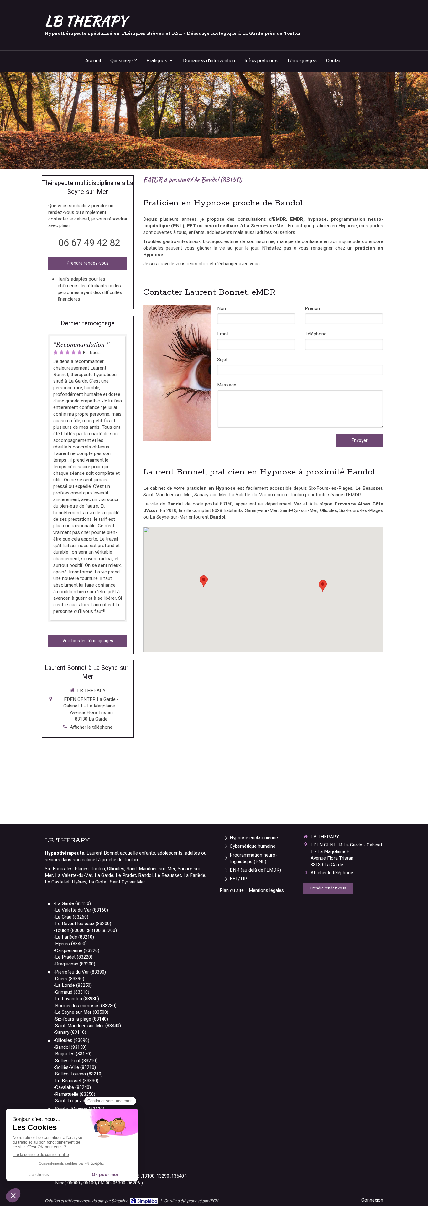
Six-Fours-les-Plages (330, 488)
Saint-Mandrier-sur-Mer (167, 494)
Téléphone (315, 334)
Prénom (313, 308)
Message (226, 385)
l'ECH (213, 1201)
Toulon (297, 494)
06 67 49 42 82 (89, 243)
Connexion (372, 1200)
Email (222, 334)
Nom (222, 308)
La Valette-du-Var (247, 494)
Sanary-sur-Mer (210, 494)
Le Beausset (368, 488)
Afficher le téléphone (91, 727)
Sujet (222, 359)
